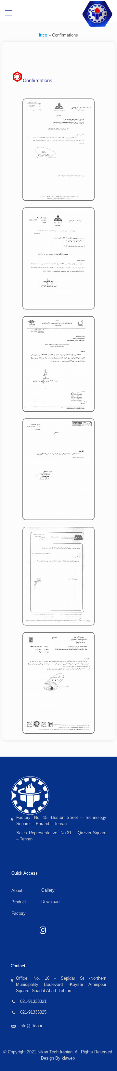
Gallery (48, 890)
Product (18, 901)
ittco (43, 35)
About (16, 890)
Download (50, 901)
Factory (18, 913)
